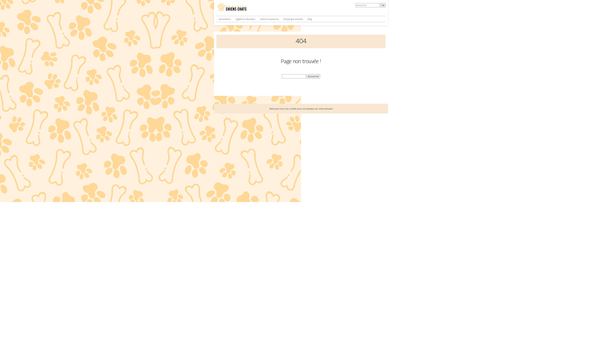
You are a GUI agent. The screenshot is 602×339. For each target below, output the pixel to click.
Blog (310, 19)
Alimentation (225, 19)
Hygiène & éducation (245, 19)
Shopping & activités (293, 19)
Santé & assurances (269, 19)
